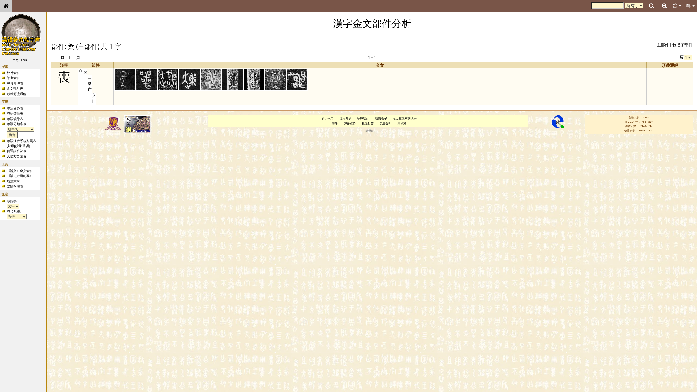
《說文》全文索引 (20, 171)
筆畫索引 (13, 78)
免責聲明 (386, 123)
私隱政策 (368, 123)
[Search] (652, 6)
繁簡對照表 (15, 186)
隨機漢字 (381, 118)
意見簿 (401, 123)
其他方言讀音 (16, 156)
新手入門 (328, 118)
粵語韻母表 (15, 119)
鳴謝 (335, 123)
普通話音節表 (16, 151)
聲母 (11, 146)
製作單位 (350, 123)
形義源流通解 (16, 94)
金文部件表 (15, 89)
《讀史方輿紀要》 (20, 176)
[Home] (6, 6)
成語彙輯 (13, 181)
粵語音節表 (15, 108)
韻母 (18, 146)
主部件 (663, 44)
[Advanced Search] (664, 5)
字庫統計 (363, 118)
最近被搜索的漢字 (405, 118)
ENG (24, 60)
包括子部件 (682, 44)
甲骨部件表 (15, 83)
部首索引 (13, 73)
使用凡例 (345, 118)
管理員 (369, 130)
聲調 (25, 146)
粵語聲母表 (15, 113)
